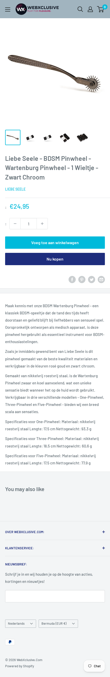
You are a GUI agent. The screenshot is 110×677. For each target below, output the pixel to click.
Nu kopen (55, 258)
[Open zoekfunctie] (80, 9)
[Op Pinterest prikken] (81, 279)
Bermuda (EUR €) (54, 623)
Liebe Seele (15, 189)
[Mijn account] (90, 9)
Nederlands (16, 623)
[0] (100, 9)
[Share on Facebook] (72, 279)
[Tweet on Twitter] (91, 279)
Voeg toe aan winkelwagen (55, 242)
